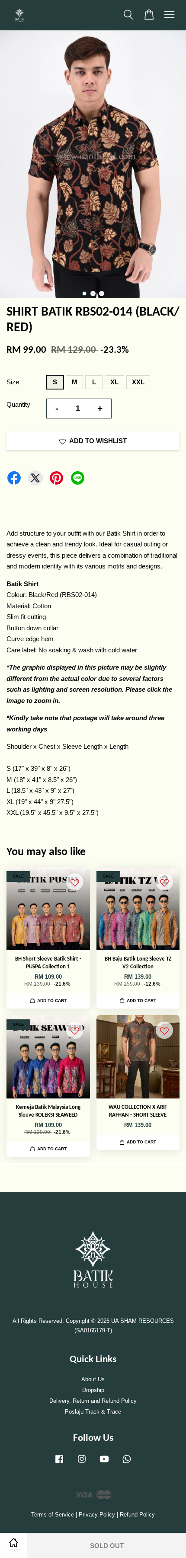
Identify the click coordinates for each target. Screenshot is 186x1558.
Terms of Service (52, 1514)
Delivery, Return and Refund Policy (93, 1401)
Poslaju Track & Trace (93, 1411)
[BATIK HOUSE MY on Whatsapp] (127, 1463)
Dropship (93, 1390)
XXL (138, 382)
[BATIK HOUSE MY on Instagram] (82, 1463)
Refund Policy (137, 1514)
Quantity (18, 404)
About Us (93, 1379)
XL (114, 382)
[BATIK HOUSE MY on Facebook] (59, 1463)
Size (12, 382)
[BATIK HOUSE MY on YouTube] (104, 1463)
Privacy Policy (97, 1514)
